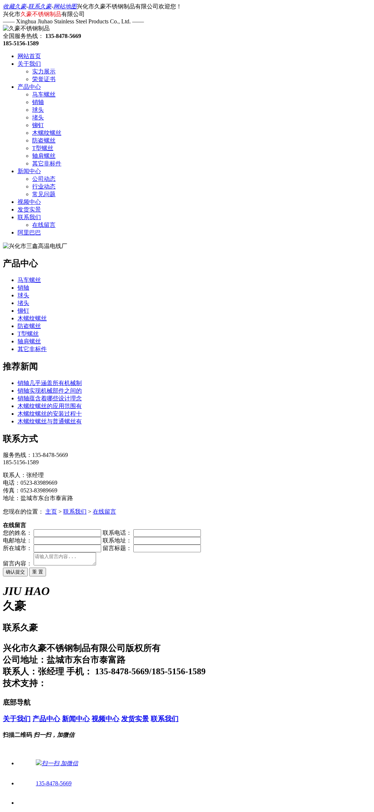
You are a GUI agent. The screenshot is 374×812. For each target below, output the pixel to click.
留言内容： (17, 563)
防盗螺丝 (44, 140)
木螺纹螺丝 (46, 133)
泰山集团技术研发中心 (90, 683)
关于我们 (29, 64)
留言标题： (117, 548)
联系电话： (117, 533)
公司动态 (44, 179)
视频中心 (29, 202)
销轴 (38, 102)
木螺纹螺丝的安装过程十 (50, 414)
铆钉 (38, 125)
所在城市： (17, 548)
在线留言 (44, 225)
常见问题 (44, 194)
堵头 (38, 117)
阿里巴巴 (29, 232)
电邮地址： (17, 540)
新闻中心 (29, 171)
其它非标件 (46, 163)
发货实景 (29, 209)
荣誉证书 (44, 79)
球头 (38, 110)
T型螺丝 (42, 148)
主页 (51, 511)
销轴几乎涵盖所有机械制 (50, 383)
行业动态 (44, 186)
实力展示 (44, 71)
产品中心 (29, 87)
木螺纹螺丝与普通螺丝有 (50, 421)
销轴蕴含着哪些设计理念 (50, 398)
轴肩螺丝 (44, 156)
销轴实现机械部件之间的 (50, 391)
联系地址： (117, 540)
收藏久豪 (14, 6)
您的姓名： (17, 533)
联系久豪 (39, 6)
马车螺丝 (44, 94)
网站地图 (65, 6)
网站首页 (29, 56)
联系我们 (29, 217)
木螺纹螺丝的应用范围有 (50, 406)
